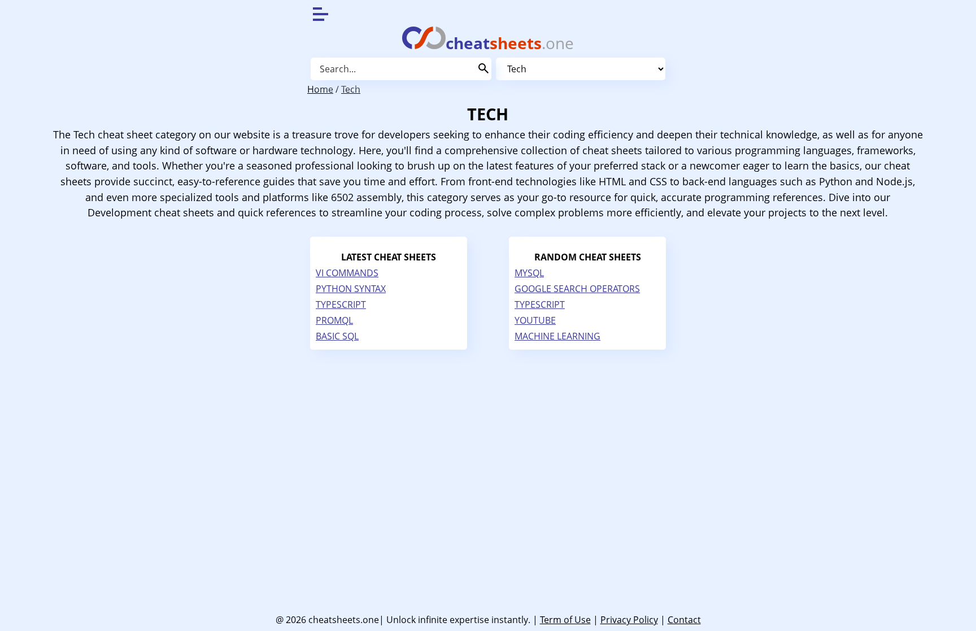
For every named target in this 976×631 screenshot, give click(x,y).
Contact (684, 619)
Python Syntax (351, 288)
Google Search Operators (577, 288)
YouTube (535, 320)
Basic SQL (337, 336)
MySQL (529, 272)
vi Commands (347, 272)
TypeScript (341, 304)
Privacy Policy (629, 619)
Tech (350, 89)
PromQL (334, 320)
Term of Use (565, 619)
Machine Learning (557, 336)
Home (320, 89)
